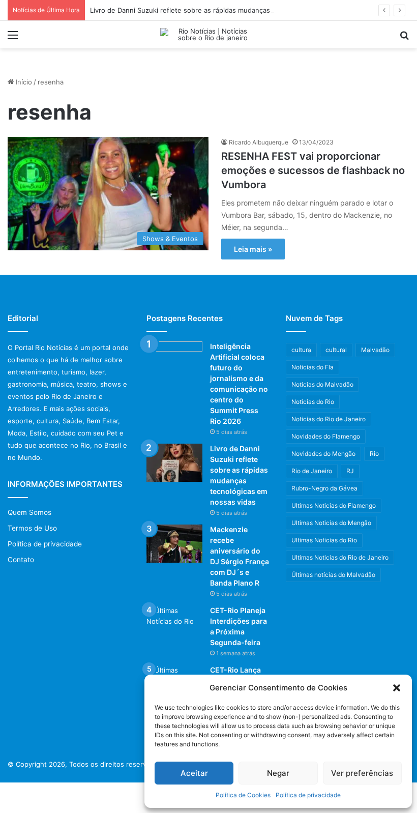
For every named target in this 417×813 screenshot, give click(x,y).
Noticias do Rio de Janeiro (328, 419)
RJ (350, 471)
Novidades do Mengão (323, 453)
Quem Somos (29, 512)
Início (23, 82)
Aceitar (194, 773)
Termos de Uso (32, 528)
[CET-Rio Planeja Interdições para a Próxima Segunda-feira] (174, 624)
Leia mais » (253, 249)
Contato (21, 560)
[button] (397, 688)
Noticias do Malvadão (322, 384)
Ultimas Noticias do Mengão (331, 523)
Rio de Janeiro (311, 471)
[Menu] (13, 38)
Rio (374, 453)
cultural (336, 350)
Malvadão (375, 350)
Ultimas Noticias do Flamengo (333, 505)
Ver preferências (362, 773)
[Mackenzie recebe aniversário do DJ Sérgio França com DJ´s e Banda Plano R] (174, 544)
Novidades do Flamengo (325, 436)
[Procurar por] (404, 38)
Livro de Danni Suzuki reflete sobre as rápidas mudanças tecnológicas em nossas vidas (228, 10)
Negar (278, 773)
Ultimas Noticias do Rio (324, 540)
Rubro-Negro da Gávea (324, 488)
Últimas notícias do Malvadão (333, 574)
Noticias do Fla (312, 367)
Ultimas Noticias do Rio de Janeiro (340, 557)
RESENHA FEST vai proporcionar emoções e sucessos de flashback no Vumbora (313, 170)
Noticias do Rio (312, 401)
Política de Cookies (243, 795)
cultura (301, 350)
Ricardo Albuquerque (258, 142)
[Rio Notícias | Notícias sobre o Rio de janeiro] (208, 34)
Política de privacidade (308, 795)
